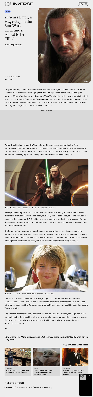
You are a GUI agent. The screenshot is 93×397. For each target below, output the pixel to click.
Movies (9, 388)
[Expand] (82, 375)
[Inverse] (22, 3)
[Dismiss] (89, 375)
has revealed (25, 145)
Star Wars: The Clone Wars (48, 93)
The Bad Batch (41, 99)
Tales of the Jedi (45, 234)
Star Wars (23, 388)
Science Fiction (41, 388)
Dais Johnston (14, 77)
